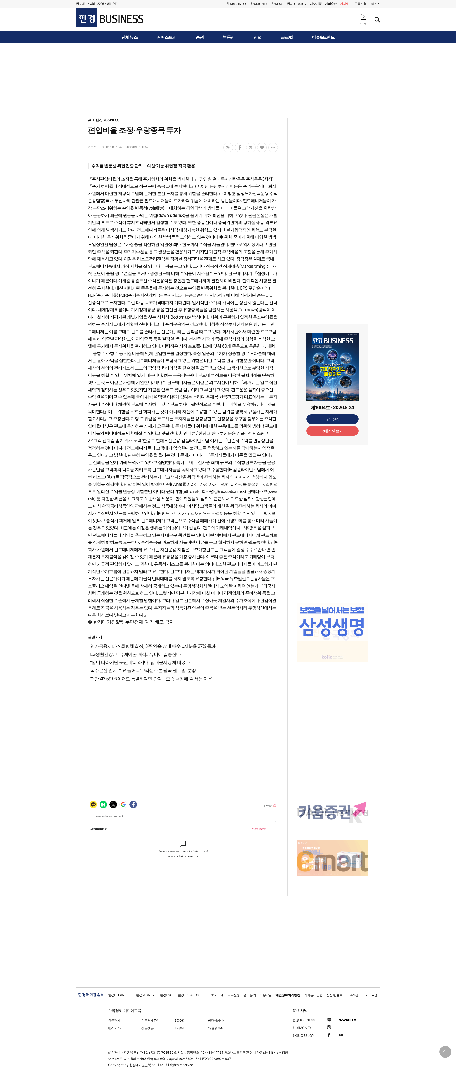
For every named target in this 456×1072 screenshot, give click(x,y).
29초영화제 (216, 1028)
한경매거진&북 (85, 3)
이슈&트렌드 (323, 37)
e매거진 (375, 3)
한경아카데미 (217, 1020)
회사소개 (217, 995)
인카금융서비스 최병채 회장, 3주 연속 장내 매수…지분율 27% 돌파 (152, 646)
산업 (258, 37)
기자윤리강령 (313, 995)
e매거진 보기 (332, 431)
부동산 (229, 37)
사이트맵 (371, 995)
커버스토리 (167, 37)
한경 (236, 4)
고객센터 (355, 995)
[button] (363, 19)
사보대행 (316, 3)
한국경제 (114, 1020)
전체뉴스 (129, 37)
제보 (346, 3)
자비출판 (331, 3)
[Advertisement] (228, 80)
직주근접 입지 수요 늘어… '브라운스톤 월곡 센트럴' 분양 (142, 670)
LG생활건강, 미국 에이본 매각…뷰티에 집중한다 (135, 654)
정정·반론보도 (336, 995)
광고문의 (249, 995)
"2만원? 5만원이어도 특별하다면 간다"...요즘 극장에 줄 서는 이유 (151, 678)
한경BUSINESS (107, 120)
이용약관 (266, 995)
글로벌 (287, 37)
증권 (200, 37)
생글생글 (147, 1028)
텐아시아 (114, 1028)
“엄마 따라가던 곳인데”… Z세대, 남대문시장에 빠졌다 (140, 662)
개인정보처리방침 (288, 995)
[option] (332, 622)
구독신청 (360, 3)
